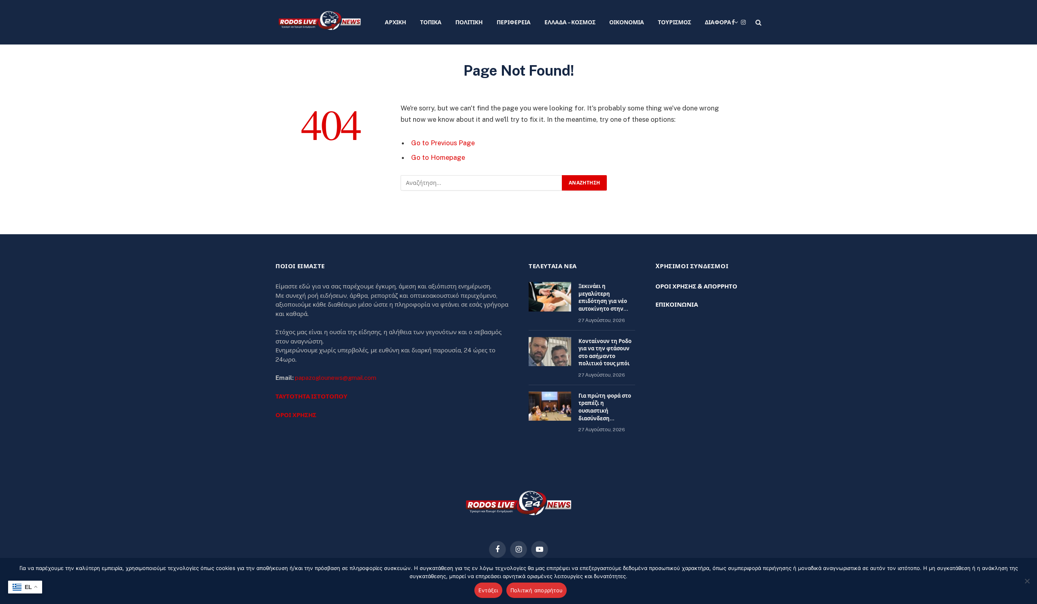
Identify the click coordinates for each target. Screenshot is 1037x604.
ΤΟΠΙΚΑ (431, 22)
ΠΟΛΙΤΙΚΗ (469, 22)
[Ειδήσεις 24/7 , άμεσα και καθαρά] (319, 22)
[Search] (758, 22)
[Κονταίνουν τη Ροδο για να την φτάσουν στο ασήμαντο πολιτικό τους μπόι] (550, 352)
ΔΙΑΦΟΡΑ (718, 22)
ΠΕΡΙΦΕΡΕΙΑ (514, 22)
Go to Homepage (438, 157)
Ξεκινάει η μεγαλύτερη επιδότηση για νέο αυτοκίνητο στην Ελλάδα (602, 298)
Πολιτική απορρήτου (536, 590)
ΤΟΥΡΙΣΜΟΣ (674, 22)
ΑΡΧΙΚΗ (395, 22)
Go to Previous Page (443, 143)
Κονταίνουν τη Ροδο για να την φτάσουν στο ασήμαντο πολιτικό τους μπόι (605, 352)
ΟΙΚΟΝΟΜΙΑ (626, 22)
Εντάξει (488, 590)
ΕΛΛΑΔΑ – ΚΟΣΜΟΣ (569, 22)
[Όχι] (1027, 581)
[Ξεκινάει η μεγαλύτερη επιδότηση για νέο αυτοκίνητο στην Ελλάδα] (550, 297)
